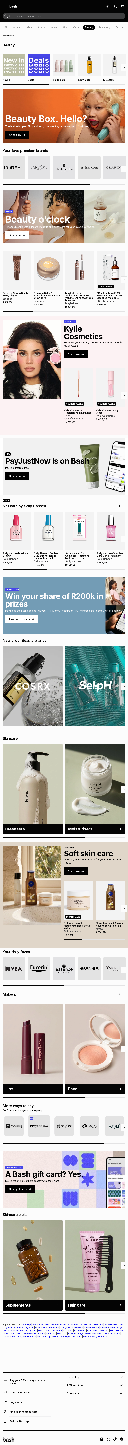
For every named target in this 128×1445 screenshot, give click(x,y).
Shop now (15, 134)
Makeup (27, 1324)
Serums (87, 1324)
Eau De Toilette (108, 1327)
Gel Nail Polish (117, 1330)
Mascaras (104, 1330)
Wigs (119, 1327)
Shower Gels (110, 1324)
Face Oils (51, 1333)
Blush (6, 1333)
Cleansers (98, 1324)
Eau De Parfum (91, 1327)
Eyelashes (92, 1330)
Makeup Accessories (71, 1336)
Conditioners (9, 1336)
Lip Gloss (68, 1330)
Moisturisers (41, 1327)
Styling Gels (31, 1330)
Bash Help (73, 1377)
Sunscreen (16, 1333)
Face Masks (76, 1324)
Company (73, 1393)
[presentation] (6, 27)
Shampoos (37, 1324)
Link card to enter (19, 619)
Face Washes (29, 1333)
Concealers (80, 1330)
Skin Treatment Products (57, 1324)
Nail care (42, 1336)
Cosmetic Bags (75, 1333)
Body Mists (77, 1327)
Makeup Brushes (93, 1333)
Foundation (56, 1330)
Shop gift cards (18, 1189)
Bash (5, 35)
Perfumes (54, 1327)
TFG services (75, 1385)
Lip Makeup (53, 1336)
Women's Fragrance (24, 1327)
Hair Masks (43, 1330)
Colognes (65, 1327)
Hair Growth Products (13, 1330)
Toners (41, 1333)
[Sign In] (115, 6)
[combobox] (64, 16)
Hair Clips (62, 1333)
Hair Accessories (111, 1333)
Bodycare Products (26, 1336)
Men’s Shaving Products (95, 1336)
